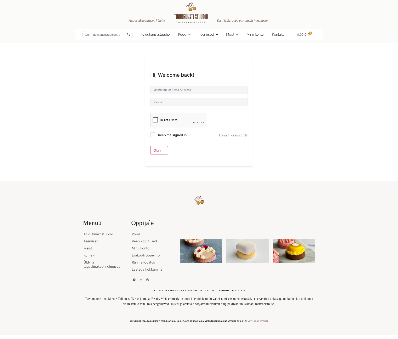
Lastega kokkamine (147, 269)
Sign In (159, 150)
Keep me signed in (172, 135)
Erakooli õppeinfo (146, 255)
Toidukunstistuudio (155, 34)
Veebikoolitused (144, 241)
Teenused (206, 34)
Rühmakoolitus (143, 262)
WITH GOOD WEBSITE (258, 321)
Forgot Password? (233, 135)
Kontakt (278, 34)
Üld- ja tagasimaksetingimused (102, 264)
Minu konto (255, 34)
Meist (230, 34)
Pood (182, 34)
